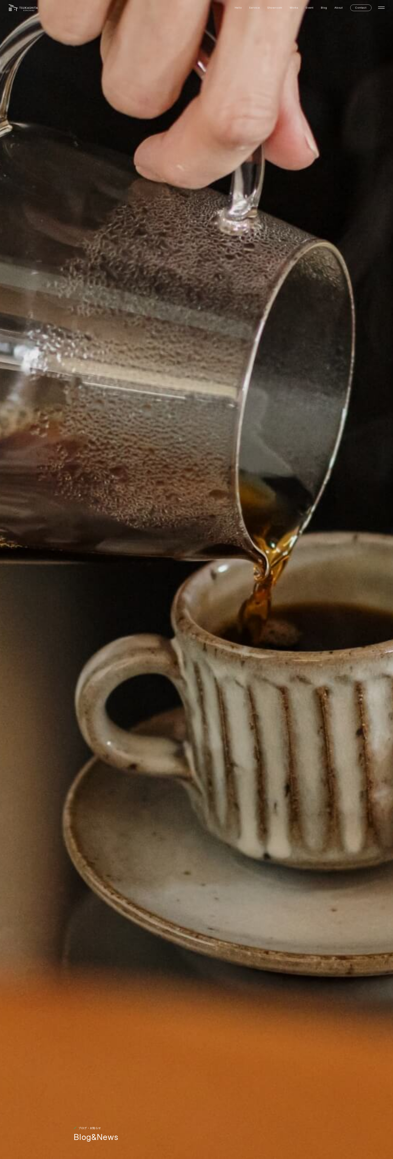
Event (310, 7)
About (338, 7)
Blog (324, 7)
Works (294, 7)
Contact (360, 7)
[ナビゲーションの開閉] (381, 7)
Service (254, 7)
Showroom (274, 7)
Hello (238, 7)
